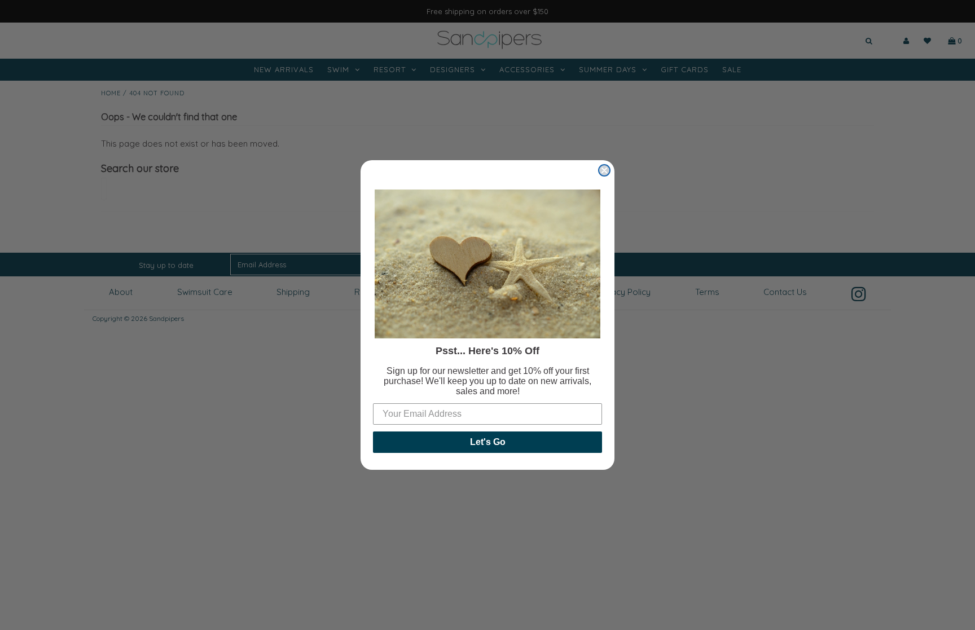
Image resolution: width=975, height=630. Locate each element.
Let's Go (488, 442)
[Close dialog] (604, 170)
